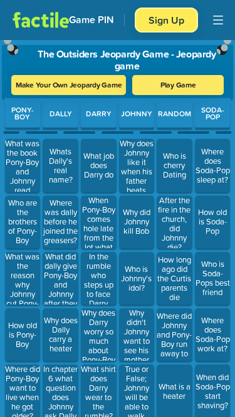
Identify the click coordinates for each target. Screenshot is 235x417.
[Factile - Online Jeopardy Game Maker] (41, 20)
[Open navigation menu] (218, 20)
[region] (117, 225)
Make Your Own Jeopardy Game (69, 84)
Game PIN (91, 20)
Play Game (178, 84)
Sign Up (166, 20)
